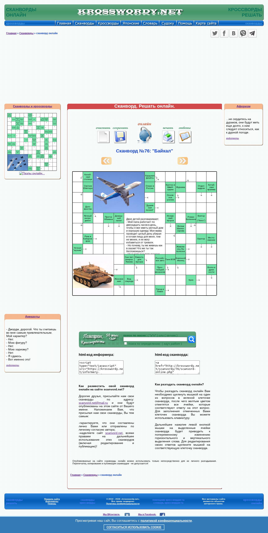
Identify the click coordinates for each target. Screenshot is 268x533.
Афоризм (243, 106)
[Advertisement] (134, 72)
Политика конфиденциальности (122, 503)
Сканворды (26, 33)
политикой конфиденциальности (166, 520)
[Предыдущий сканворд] (106, 163)
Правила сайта (52, 499)
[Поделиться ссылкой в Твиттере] (215, 33)
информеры (12, 365)
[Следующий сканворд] (183, 163)
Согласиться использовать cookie (134, 527)
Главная (11, 33)
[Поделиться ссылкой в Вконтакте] (233, 33)
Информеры (51, 501)
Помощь (52, 503)
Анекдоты (32, 316)
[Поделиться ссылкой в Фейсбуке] (224, 33)
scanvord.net (113, 433)
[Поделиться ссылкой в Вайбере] (243, 33)
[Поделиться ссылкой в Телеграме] (252, 33)
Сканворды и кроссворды (32, 106)
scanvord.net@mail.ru (93, 402)
